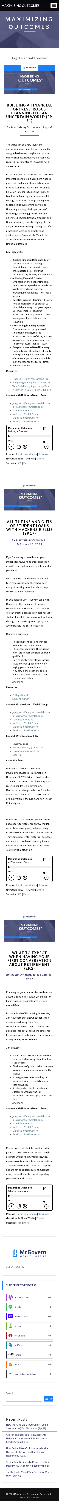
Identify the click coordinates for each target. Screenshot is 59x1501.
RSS (19, 463)
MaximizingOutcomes (25, 126)
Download (43, 454)
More (26, 463)
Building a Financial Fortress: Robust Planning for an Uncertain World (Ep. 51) (29, 113)
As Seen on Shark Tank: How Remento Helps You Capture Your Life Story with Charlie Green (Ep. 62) (26, 1438)
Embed (40, 458)
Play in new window (26, 454)
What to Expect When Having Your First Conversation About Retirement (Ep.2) (29, 960)
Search (9, 1393)
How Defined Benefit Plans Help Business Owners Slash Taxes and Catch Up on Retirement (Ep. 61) (28, 1452)
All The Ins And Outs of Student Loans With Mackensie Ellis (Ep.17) (29, 528)
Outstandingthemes (29, 1497)
